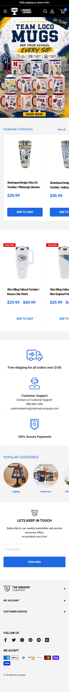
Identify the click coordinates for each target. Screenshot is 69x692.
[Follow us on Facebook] (5, 640)
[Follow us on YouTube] (39, 640)
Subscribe (34, 561)
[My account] (52, 11)
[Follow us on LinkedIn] (47, 640)
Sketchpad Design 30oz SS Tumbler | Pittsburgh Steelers (23, 185)
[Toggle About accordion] (34, 588)
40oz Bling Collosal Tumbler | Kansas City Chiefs (23, 292)
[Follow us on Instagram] (22, 640)
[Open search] (45, 11)
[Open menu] (5, 11)
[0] (62, 11)
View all (61, 129)
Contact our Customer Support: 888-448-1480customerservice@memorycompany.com (34, 404)
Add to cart (24, 212)
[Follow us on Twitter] (14, 640)
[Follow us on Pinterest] (30, 640)
